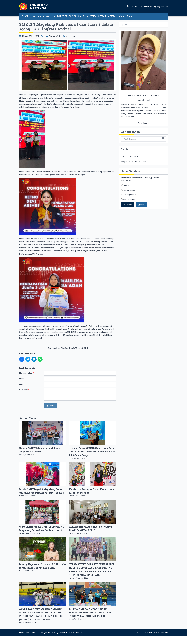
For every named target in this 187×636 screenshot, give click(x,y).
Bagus (126, 185)
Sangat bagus (129, 199)
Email (22, 378)
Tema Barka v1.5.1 (67, 632)
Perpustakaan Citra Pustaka (133, 161)
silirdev (83, 632)
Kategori (37, 16)
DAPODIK (62, 16)
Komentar (24, 389)
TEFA (93, 16)
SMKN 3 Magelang (129, 156)
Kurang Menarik (130, 194)
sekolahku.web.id (160, 632)
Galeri (49, 16)
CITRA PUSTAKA (107, 16)
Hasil (142, 204)
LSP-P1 (72, 16)
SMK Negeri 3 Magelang (47, 632)
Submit (128, 204)
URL (21, 384)
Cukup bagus (129, 190)
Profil (25, 16)
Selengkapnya (143, 123)
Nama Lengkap (26, 373)
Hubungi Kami (125, 16)
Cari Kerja (83, 16)
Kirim (51, 405)
